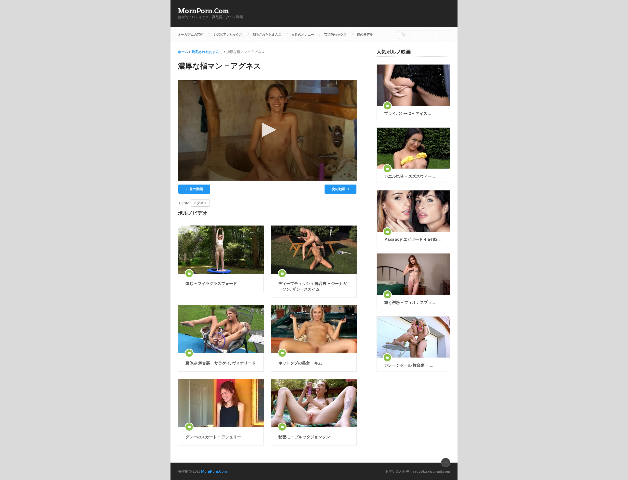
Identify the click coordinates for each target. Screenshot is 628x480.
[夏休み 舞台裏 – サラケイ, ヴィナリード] (221, 329)
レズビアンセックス (228, 34)
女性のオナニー (303, 34)
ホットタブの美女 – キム (300, 362)
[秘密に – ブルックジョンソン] (314, 403)
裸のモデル (365, 34)
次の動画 (339, 189)
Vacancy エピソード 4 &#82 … (412, 239)
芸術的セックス (335, 34)
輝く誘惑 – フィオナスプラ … (409, 302)
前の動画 (196, 189)
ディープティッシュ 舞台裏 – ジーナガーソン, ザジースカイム (312, 286)
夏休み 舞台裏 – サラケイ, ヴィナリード (220, 362)
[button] (267, 130)
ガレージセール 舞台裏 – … (408, 365)
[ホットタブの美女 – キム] (314, 329)
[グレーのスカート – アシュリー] (221, 403)
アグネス (200, 203)
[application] (267, 130)
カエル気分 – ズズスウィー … (409, 176)
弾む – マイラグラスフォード (211, 283)
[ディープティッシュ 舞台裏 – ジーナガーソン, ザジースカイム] (314, 250)
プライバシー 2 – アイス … (407, 113)
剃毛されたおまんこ (267, 34)
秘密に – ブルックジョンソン (304, 436)
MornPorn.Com (203, 10)
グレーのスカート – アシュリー (213, 436)
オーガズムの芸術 (190, 34)
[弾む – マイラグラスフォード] (221, 250)
